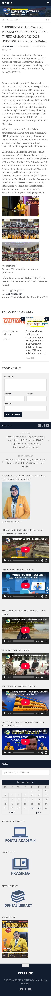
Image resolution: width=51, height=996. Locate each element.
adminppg (9, 46)
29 (31, 808)
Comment (8, 376)
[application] (25, 549)
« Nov (12, 812)
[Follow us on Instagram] (43, 425)
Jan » (38, 812)
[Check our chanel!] (47, 425)
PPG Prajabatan (11, 19)
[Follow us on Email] (39, 425)
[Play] (5, 560)
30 (39, 808)
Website (8, 403)
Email (29, 393)
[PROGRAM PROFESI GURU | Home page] (9, 3)
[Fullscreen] (46, 560)
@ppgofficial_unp (14, 293)
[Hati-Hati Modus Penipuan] (13, 321)
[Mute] (42, 560)
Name (7, 393)
